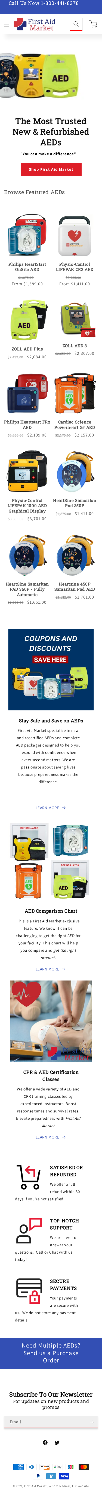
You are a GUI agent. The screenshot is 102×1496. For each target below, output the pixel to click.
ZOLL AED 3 (75, 345)
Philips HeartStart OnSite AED (27, 267)
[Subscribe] (92, 1422)
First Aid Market (35, 1486)
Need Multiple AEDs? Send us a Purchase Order (51, 1353)
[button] (7, 24)
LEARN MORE (47, 807)
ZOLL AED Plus (27, 349)
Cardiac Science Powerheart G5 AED (74, 424)
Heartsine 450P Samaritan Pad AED (74, 586)
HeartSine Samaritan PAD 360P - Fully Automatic (27, 589)
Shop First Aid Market (51, 169)
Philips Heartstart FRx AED (27, 424)
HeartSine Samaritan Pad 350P (74, 503)
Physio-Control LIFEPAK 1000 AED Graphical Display (27, 506)
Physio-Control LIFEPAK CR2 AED (75, 267)
